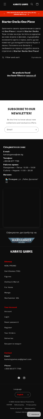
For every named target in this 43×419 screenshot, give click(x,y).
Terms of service (16, 408)
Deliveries (8, 338)
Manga (7, 293)
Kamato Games (20, 402)
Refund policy (19, 405)
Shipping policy (30, 408)
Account (8, 311)
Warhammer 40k (11, 298)
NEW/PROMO (10, 266)
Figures (7, 277)
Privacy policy (31, 405)
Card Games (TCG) (12, 271)
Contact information (23, 412)
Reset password (11, 322)
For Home (8, 287)
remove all (31, 76)
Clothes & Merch (11, 282)
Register (8, 328)
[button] (4, 4)
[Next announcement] (38, 13)
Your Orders (9, 333)
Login (6, 317)
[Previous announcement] (4, 13)
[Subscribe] (35, 130)
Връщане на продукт (12, 344)
